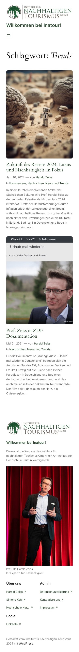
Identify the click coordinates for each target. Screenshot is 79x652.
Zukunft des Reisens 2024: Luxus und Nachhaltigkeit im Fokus (38, 167)
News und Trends (57, 183)
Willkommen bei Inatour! (33, 25)
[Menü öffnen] (8, 35)
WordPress (26, 643)
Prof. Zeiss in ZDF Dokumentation (24, 333)
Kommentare (17, 183)
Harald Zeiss (44, 177)
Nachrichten (36, 183)
